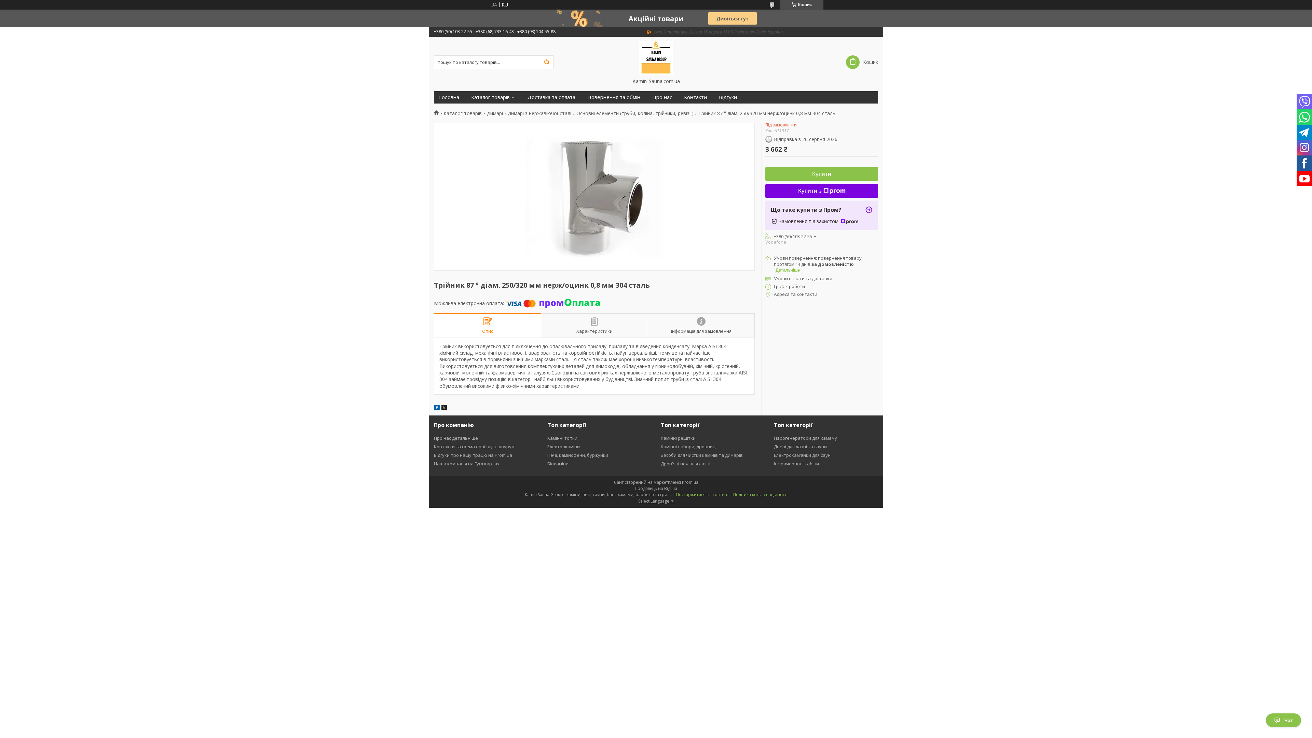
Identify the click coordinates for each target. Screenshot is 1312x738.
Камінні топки (562, 438)
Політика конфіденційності (760, 494)
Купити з (810, 191)
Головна (449, 97)
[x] (444, 408)
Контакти (695, 97)
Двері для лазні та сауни (800, 446)
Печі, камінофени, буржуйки (577, 455)
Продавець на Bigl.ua (656, 488)
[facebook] (437, 408)
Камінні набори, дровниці (688, 446)
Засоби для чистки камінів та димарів (702, 455)
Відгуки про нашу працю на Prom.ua (473, 455)
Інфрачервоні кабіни (796, 464)
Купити (821, 174)
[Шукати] (547, 62)
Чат (1288, 720)
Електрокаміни (563, 446)
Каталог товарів (490, 97)
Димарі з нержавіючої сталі (539, 113)
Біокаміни (558, 464)
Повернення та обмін (613, 97)
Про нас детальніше (456, 438)
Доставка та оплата (551, 97)
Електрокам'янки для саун (802, 455)
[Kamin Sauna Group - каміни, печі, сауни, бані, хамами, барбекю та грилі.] (656, 57)
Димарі (495, 113)
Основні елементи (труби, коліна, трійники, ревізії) (635, 113)
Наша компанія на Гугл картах (467, 464)
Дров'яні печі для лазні (685, 464)
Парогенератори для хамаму (805, 438)
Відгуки (728, 97)
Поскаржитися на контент (702, 494)
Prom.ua (690, 482)
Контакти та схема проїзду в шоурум (474, 446)
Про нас (662, 97)
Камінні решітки (678, 438)
